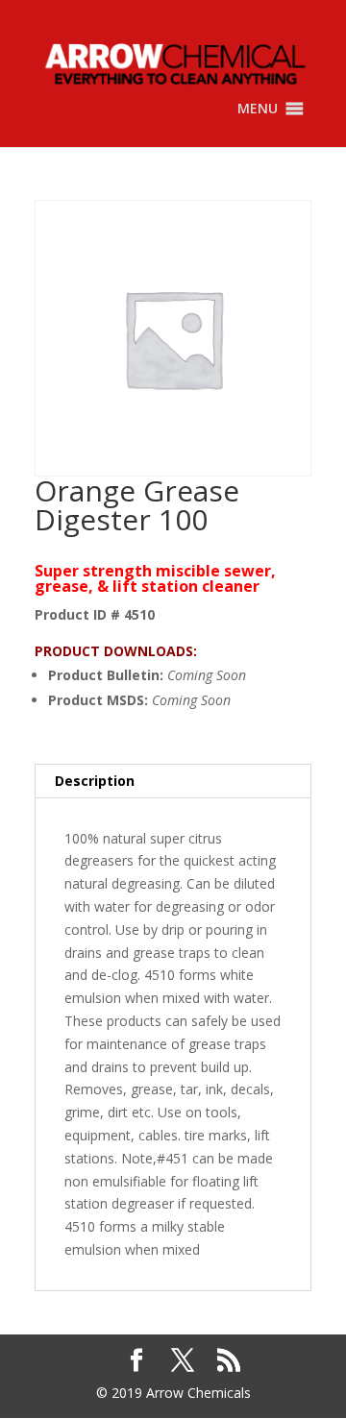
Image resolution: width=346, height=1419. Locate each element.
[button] (257, 108)
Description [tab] (95, 780)
